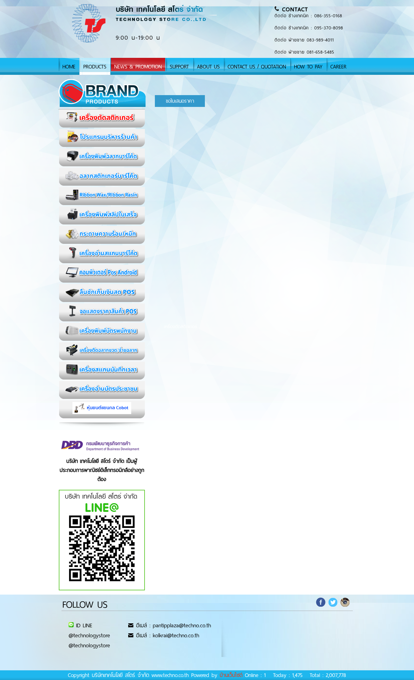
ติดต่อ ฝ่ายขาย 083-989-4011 (304, 40)
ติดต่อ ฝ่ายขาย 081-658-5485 (304, 52)
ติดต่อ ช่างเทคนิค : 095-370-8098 (309, 28)
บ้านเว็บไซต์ (231, 675)
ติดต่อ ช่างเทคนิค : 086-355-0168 (308, 16)
